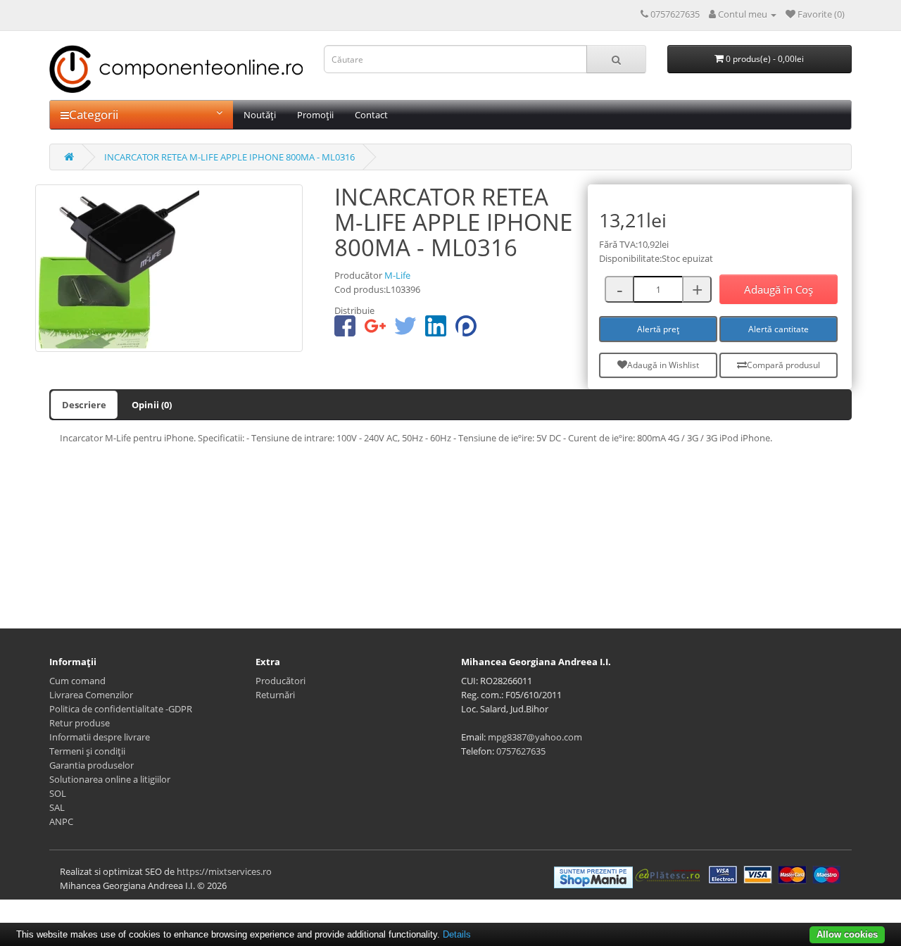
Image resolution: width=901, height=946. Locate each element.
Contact (371, 114)
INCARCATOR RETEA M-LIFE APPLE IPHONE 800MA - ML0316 (229, 157)
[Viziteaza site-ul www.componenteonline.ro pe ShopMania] (593, 876)
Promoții (315, 114)
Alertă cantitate (778, 329)
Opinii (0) (152, 404)
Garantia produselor (91, 765)
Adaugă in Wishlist (663, 365)
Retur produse (79, 723)
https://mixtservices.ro (224, 871)
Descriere (84, 404)
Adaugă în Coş (778, 289)
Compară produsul (783, 365)
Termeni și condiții (87, 751)
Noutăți (260, 114)
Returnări (275, 694)
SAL (57, 807)
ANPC (61, 821)
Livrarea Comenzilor (91, 694)
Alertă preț (658, 329)
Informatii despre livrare (99, 737)
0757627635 (521, 751)
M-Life (397, 275)
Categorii (93, 114)
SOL (57, 793)
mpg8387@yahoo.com (535, 737)
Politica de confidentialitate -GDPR (120, 708)
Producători (280, 680)
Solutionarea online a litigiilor (109, 779)
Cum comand (77, 680)
